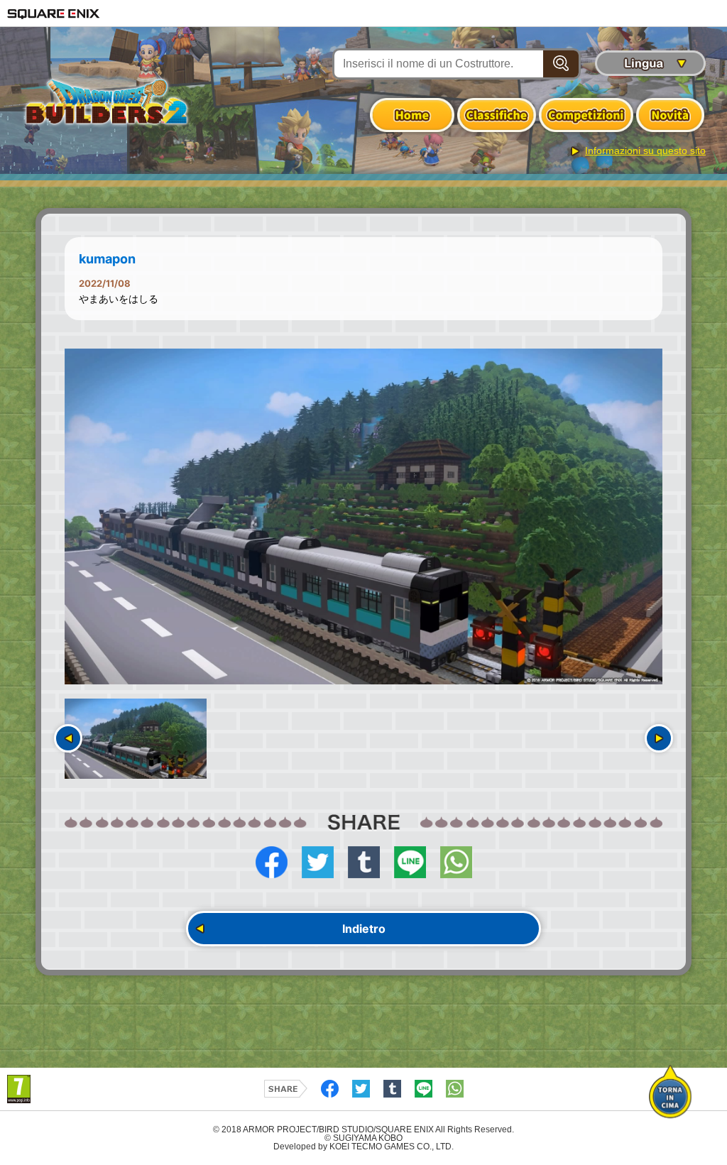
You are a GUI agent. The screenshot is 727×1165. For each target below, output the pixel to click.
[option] (363, 517)
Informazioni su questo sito (645, 150)
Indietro (364, 928)
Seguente (659, 738)
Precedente (68, 738)
